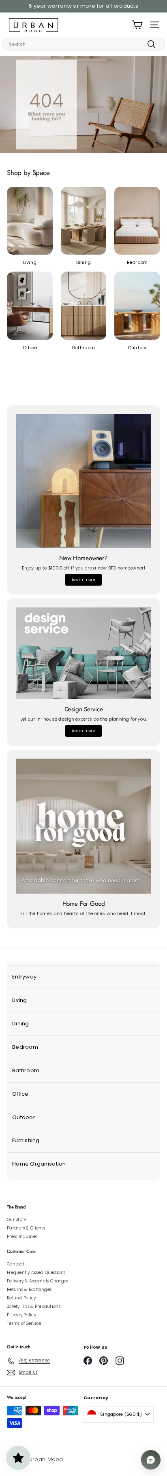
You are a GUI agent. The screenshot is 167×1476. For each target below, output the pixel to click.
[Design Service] (83, 653)
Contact (15, 1264)
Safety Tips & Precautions (33, 1306)
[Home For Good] (83, 826)
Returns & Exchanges (29, 1289)
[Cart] (137, 25)
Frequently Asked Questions (36, 1272)
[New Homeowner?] (83, 481)
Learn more (83, 579)
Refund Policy (21, 1298)
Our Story (16, 1220)
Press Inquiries (22, 1237)
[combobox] (83, 44)
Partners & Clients (26, 1228)
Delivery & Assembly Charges (37, 1281)
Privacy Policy (21, 1315)
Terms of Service (24, 1323)
